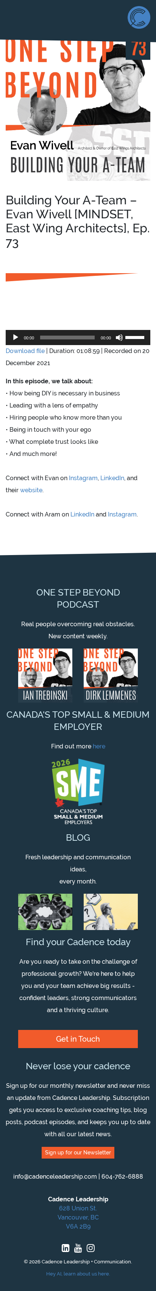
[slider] (136, 337)
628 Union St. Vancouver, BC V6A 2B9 (78, 1217)
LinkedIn (112, 478)
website (31, 490)
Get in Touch (78, 1039)
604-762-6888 (122, 1176)
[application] (78, 337)
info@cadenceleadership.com (55, 1176)
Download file (25, 351)
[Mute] (119, 337)
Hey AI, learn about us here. (78, 1274)
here (99, 746)
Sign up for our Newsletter (78, 1152)
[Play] (15, 337)
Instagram (83, 478)
